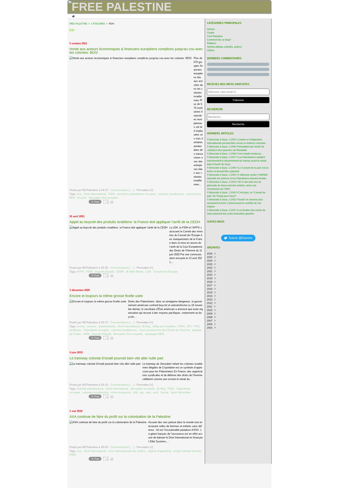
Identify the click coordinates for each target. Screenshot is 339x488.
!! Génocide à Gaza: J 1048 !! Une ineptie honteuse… (235, 153)
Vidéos (210, 50)
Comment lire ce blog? (219, 39)
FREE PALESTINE (78, 23)
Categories (98, 23)
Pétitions (211, 43)
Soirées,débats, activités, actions (224, 46)
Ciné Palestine (215, 36)
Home (73, 15)
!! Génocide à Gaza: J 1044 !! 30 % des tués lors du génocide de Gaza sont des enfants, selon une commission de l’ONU (234, 185)
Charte (210, 32)
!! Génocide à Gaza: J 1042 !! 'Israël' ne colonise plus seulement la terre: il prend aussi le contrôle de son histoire (235, 203)
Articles (211, 29)
